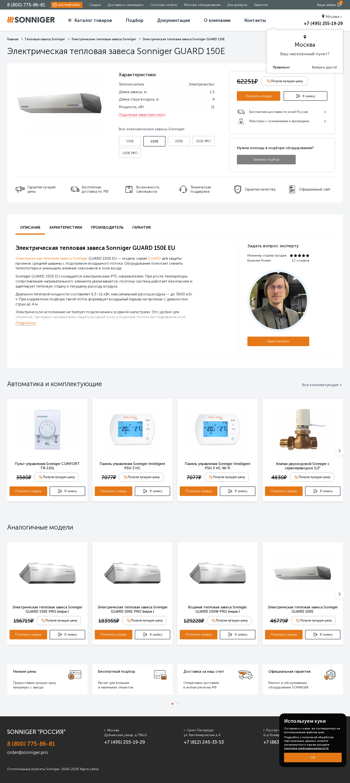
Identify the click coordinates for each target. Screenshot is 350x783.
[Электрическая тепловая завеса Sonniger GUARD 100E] (302, 573)
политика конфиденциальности (306, 748)
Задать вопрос (278, 341)
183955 (109, 621)
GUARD (154, 258)
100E (130, 141)
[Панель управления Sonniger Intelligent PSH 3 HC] (132, 429)
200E (179, 141)
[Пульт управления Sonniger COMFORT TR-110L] (47, 429)
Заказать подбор (266, 159)
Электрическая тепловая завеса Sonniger (51, 258)
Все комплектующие (320, 385)
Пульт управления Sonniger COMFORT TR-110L (47, 466)
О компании (217, 20)
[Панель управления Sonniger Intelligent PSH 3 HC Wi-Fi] (217, 429)
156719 (24, 621)
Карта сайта (89, 769)
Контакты (255, 20)
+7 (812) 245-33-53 (204, 742)
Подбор (134, 20)
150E (154, 141)
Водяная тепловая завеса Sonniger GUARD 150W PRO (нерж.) (217, 609)
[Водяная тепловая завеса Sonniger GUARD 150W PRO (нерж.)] (217, 573)
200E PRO (130, 153)
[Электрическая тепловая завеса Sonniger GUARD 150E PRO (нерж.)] (47, 573)
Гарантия (261, 5)
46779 (279, 621)
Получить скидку (258, 96)
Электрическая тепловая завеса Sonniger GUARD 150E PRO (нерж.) (47, 609)
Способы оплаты (163, 5)
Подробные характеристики (141, 115)
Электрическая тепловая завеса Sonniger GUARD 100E (303, 609)
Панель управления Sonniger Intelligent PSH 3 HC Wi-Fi (217, 466)
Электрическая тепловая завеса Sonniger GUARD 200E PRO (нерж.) (132, 609)
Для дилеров (237, 5)
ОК (312, 758)
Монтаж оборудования (202, 5)
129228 (194, 621)
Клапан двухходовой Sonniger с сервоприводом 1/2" (303, 466)
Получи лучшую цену (59, 477)
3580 (23, 477)
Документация (173, 20)
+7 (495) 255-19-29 (323, 23)
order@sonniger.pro (27, 752)
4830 (279, 477)
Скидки (95, 5)
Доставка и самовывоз (125, 5)
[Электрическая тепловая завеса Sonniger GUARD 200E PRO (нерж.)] (132, 573)
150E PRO (203, 141)
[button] (339, 450)
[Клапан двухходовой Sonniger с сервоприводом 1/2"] (302, 429)
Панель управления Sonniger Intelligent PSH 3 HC (132, 466)
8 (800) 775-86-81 (26, 4)
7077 (108, 477)
